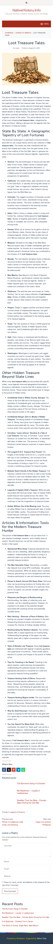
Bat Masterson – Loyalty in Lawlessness (28, 791)
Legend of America (17, 812)
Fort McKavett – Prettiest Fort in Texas (17, 921)
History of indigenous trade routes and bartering (12, 822)
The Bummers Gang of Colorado (31, 783)
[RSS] (26, 3)
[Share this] (4, 770)
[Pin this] (14, 770)
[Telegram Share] (18, 770)
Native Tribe (41, 938)
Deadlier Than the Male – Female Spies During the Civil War (31, 801)
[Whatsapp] (23, 770)
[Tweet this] (9, 770)
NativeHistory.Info (27, 10)
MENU (46, 24)
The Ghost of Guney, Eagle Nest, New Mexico (20, 925)
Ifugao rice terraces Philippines (43, 822)
